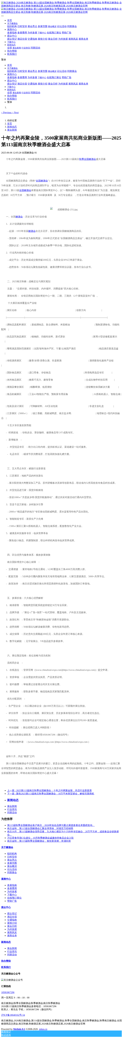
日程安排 (12, 856)
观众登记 (12, 913)
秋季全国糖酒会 (87, 159)
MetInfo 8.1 (19, 1029)
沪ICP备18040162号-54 (13, 1015)
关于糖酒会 (7, 847)
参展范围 (12, 863)
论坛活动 (12, 869)
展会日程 (12, 926)
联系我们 (6, 967)
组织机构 (12, 853)
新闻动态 (12, 126)
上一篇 (49, 790)
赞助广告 (12, 901)
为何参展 (12, 891)
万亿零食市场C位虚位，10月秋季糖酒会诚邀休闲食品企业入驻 (40, 838)
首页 (9, 20)
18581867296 (7, 992)
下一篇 (50, 793)
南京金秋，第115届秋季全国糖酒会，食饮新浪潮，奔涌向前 (39, 841)
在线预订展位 (14, 898)
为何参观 (12, 929)
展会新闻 (12, 130)
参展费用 (12, 888)
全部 (9, 47)
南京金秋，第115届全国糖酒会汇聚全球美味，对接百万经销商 (40, 828)
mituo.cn (43, 1029)
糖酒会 (19, 216)
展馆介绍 (12, 923)
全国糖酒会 (42, 180)
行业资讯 (12, 809)
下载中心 (12, 894)
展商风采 (12, 932)
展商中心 (6, 879)
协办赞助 (6, 961)
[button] (6, 112)
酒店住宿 (12, 916)
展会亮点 (12, 860)
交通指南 (12, 920)
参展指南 (12, 885)
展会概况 (12, 866)
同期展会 (12, 872)
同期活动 (12, 812)
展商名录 (12, 935)
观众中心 (6, 907)
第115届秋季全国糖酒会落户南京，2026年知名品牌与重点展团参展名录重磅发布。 (51, 825)
